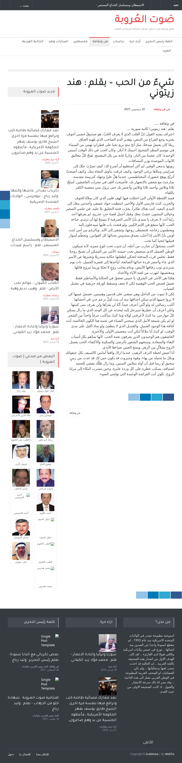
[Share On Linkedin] (145, 397)
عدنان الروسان (21, 537)
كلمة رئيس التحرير (159, 42)
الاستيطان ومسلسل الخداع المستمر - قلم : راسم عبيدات (120, 5)
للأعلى (148, 743)
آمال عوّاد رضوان (45, 390)
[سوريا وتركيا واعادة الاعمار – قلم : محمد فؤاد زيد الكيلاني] (50, 315)
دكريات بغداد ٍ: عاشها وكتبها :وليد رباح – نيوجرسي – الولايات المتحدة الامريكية (33, 196)
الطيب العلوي (45, 561)
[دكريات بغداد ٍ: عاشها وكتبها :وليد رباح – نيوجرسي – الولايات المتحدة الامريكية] (50, 179)
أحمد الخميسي (21, 512)
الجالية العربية (32, 42)
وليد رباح (21, 390)
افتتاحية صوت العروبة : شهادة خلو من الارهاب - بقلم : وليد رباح (33, 703)
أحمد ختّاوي (45, 512)
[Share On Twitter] (156, 397)
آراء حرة (134, 42)
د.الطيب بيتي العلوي (21, 439)
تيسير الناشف (21, 488)
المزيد (167, 51)
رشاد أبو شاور (45, 439)
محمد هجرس (45, 586)
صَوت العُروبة (144, 20)
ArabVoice (152, 754)
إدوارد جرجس (46, 488)
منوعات (55, 251)
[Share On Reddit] (133, 397)
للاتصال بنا (25, 754)
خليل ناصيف (45, 537)
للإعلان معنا (42, 754)
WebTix (169, 754)
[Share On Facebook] (168, 397)
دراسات (118, 42)
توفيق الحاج (45, 464)
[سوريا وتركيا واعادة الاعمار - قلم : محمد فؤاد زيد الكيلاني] (108, 643)
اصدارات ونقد (58, 42)
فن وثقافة (100, 42)
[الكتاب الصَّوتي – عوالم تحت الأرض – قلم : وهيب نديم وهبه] (50, 272)
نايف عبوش (21, 561)
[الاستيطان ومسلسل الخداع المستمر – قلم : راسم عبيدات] (50, 228)
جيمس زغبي (45, 415)
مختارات (45, 159)
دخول (11, 754)
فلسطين (80, 42)
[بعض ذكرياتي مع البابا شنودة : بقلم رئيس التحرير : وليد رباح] (50, 643)
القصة (56, 208)
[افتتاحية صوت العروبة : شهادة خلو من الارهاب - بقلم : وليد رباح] (50, 686)
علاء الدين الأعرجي (21, 415)
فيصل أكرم (21, 464)
